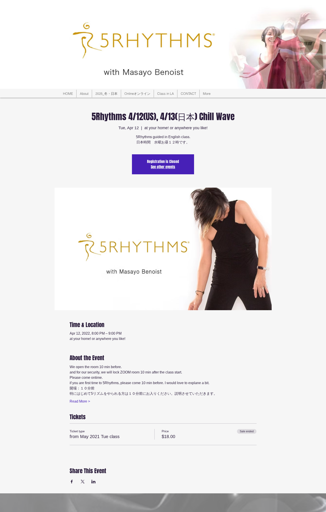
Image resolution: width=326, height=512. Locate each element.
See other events (163, 166)
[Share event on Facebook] (72, 481)
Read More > (80, 401)
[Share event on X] (83, 481)
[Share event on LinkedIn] (93, 481)
